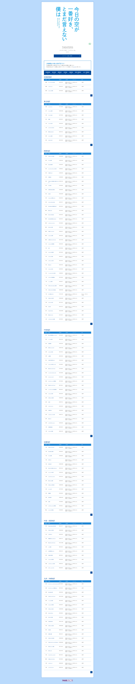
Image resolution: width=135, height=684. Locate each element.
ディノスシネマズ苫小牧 (51, 82)
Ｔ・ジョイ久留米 (50, 600)
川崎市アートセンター (51, 231)
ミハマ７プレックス (51, 667)
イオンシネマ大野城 (51, 604)
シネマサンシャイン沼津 (51, 414)
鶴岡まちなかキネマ (51, 131)
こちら (74, 66)
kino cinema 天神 (50, 592)
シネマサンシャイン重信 (51, 563)
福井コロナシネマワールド (51, 368)
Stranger (49, 193)
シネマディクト (50, 106)
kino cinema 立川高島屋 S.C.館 (52, 206)
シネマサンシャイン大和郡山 (52, 505)
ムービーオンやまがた (51, 127)
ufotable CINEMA (50, 555)
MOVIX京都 (49, 497)
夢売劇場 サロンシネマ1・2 (52, 538)
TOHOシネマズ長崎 (51, 625)
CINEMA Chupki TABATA (51, 189)
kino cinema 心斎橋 (50, 451)
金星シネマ (49, 418)
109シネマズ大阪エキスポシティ (52, 468)
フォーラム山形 (50, 123)
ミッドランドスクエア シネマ (52, 372)
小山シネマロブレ (50, 310)
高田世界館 (49, 343)
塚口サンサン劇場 (50, 480)
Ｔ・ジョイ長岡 (50, 339)
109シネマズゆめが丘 (51, 214)
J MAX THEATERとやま (51, 360)
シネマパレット (50, 663)
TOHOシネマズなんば (51, 447)
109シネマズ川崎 (50, 227)
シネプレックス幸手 (51, 260)
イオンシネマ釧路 (50, 90)
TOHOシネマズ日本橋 (51, 156)
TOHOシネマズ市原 (51, 298)
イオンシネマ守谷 (50, 302)
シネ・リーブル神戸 (51, 472)
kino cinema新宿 (50, 164)
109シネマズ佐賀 (50, 617)
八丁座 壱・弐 (50, 534)
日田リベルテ (50, 650)
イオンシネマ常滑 (50, 393)
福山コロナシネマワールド (51, 542)
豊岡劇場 (49, 493)
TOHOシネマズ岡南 (51, 530)
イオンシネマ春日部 (51, 252)
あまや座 (49, 306)
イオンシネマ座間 (50, 235)
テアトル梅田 (50, 455)
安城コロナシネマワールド (51, 385)
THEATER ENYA (50, 621)
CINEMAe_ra (50, 410)
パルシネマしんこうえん (51, 476)
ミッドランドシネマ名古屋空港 (52, 389)
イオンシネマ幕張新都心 (51, 277)
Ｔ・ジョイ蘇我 (50, 281)
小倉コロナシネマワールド (51, 596)
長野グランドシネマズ (51, 347)
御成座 (49, 119)
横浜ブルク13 (50, 210)
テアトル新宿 (50, 160)
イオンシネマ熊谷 (50, 256)
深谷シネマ (49, 264)
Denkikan (49, 629)
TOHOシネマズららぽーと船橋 (52, 285)
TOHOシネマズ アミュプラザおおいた (53, 642)
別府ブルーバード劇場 (51, 646)
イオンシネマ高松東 (51, 559)
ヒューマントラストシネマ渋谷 (52, 168)
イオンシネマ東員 (50, 431)
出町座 (49, 501)
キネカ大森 (49, 185)
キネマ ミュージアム (51, 567)
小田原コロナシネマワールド (52, 239)
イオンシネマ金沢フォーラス (52, 364)
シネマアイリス (50, 86)
